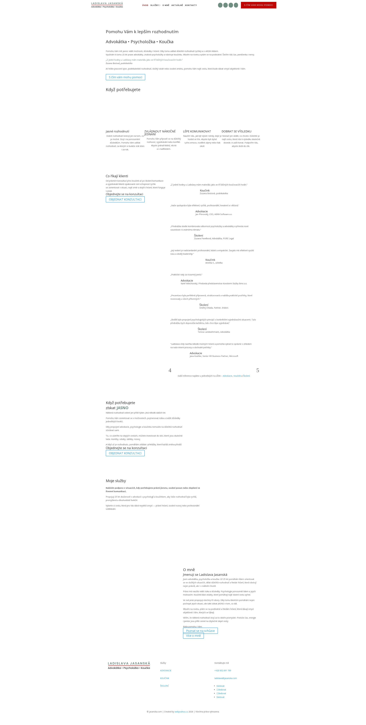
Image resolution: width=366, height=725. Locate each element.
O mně (165, 5)
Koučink (237, 375)
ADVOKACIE (165, 670)
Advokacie (227, 375)
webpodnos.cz (182, 711)
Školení (246, 375)
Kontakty (191, 5)
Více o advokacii (119, 542)
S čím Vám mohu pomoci (258, 5)
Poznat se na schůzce (200, 631)
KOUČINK (164, 678)
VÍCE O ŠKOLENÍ (222, 542)
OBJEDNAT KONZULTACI (125, 199)
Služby (154, 5)
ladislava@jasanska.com (225, 678)
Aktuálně (177, 5)
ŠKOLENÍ (164, 685)
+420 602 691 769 (222, 670)
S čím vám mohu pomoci (125, 77)
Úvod (145, 5)
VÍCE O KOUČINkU (172, 542)
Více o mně (193, 636)
